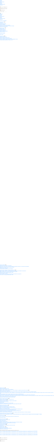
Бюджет (1, 2)
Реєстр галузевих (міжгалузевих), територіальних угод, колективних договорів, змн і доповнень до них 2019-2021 (18, 431)
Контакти (1, 3)
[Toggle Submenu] (8, 398)
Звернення (1, 19)
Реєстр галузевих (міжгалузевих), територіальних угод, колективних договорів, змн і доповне (15, 434)
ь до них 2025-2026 (34, 434)
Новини (1, 15)
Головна (1, 0)
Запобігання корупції (2, 18)
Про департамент (2, 16)
